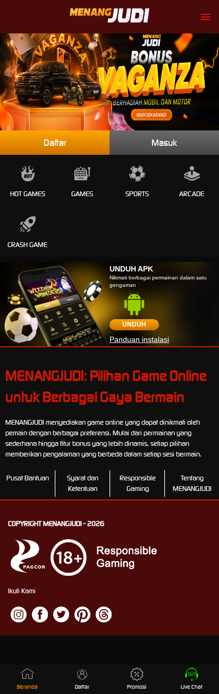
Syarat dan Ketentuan (82, 483)
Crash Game (27, 244)
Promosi (136, 686)
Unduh (134, 324)
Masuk (164, 142)
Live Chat (192, 686)
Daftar (55, 142)
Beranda (27, 686)
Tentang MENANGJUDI (192, 483)
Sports (137, 193)
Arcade (191, 193)
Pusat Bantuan (27, 477)
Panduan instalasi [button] (139, 339)
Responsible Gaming (138, 483)
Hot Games (27, 193)
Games (82, 193)
